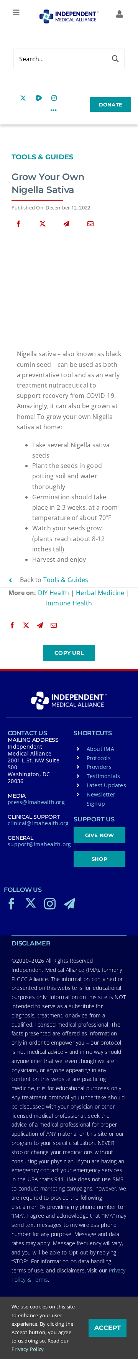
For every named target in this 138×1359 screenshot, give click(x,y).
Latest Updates (106, 785)
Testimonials (103, 776)
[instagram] (50, 903)
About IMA (100, 748)
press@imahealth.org (36, 802)
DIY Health (53, 593)
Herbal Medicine (100, 593)
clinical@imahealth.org (38, 823)
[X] (42, 224)
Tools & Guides (42, 157)
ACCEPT (107, 1327)
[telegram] (69, 903)
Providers (99, 766)
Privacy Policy (28, 1349)
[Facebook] (18, 224)
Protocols (99, 758)
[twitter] (30, 903)
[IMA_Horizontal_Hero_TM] (69, 12)
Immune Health (69, 603)
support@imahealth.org (39, 844)
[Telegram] (66, 224)
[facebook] (11, 903)
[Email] (90, 224)
